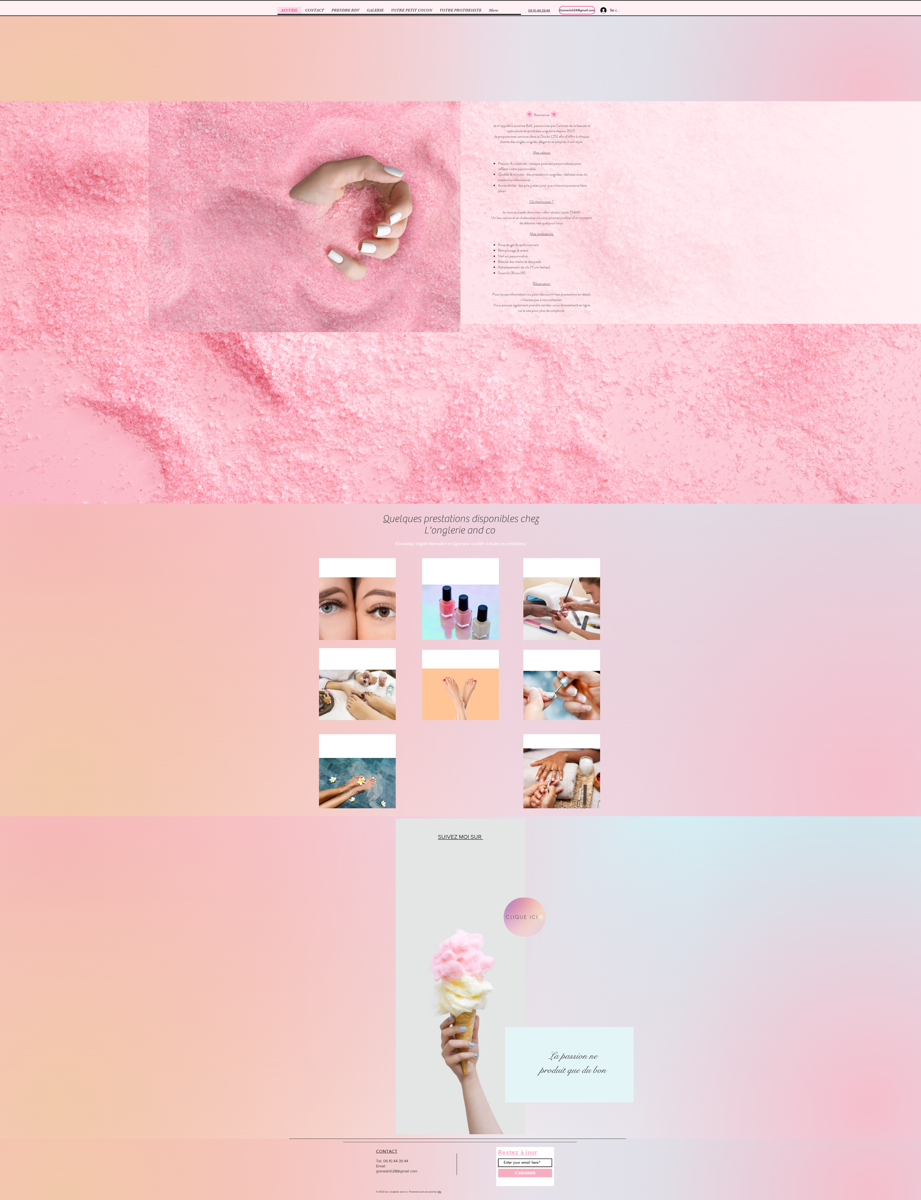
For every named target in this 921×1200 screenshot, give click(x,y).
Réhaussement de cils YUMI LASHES (357, 567)
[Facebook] (15, 83)
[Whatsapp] (15, 48)
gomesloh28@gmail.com (396, 1171)
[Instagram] (15, 65)
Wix (439, 1191)
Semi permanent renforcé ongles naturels (460, 571)
